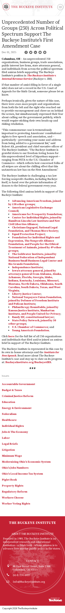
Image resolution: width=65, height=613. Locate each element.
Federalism (9, 414)
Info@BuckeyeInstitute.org (29, 581)
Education (8, 402)
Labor (6, 438)
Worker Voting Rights (16, 503)
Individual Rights (13, 426)
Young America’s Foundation (30, 330)
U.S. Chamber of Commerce (30, 327)
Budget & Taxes (12, 390)
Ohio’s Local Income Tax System (22, 473)
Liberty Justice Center (26, 294)
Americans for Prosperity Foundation (37, 214)
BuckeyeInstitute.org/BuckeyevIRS (28, 362)
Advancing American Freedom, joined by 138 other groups (34, 202)
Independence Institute (27, 267)
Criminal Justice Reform (17, 396)
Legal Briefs (10, 444)
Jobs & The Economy (15, 432)
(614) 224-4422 (21, 575)
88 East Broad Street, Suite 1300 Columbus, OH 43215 (31, 568)
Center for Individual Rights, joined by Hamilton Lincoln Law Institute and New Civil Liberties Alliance (35, 221)
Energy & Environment (17, 408)
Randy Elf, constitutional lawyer (33, 317)
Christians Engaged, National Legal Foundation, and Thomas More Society (33, 229)
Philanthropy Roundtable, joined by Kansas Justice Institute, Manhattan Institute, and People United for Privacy (34, 310)
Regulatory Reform (14, 491)
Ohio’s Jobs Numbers (15, 467)
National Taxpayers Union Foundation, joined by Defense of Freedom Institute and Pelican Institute (35, 301)
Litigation (8, 450)
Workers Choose (13, 497)
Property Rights (12, 485)
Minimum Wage (12, 456)
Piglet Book (9, 479)
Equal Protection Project (28, 234)
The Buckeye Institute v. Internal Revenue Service (29, 77)
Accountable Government (18, 384)
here (11, 336)
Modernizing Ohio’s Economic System (26, 461)
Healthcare (9, 420)
